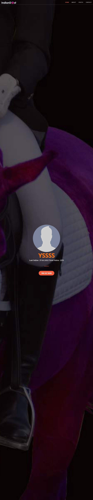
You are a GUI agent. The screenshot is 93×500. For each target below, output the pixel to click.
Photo (81, 2)
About (74, 2)
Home (67, 2)
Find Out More (46, 273)
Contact (89, 2)
